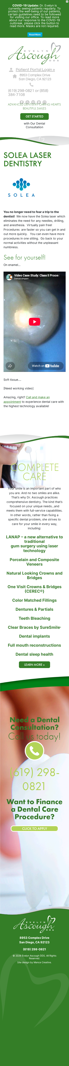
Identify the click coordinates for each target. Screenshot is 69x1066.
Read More (35, 34)
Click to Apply (34, 828)
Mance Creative (42, 962)
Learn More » (34, 665)
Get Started (34, 116)
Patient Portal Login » (35, 70)
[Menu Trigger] (8, 5)
